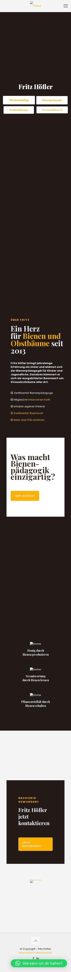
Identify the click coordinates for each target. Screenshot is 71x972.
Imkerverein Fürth (39, 400)
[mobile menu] (65, 6)
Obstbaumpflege (19, 100)
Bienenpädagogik (52, 100)
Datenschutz (44, 953)
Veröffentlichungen (18, 110)
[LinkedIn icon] (37, 958)
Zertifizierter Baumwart (28, 413)
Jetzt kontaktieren (51, 110)
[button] (39, 963)
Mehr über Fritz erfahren (28, 420)
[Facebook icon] (33, 958)
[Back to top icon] (35, 941)
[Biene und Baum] (35, 6)
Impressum (26, 953)
